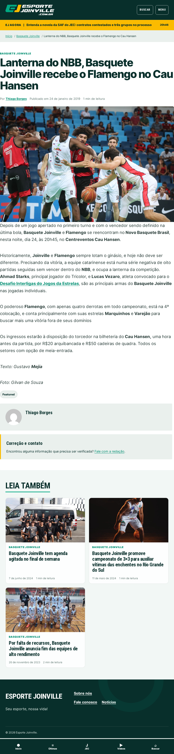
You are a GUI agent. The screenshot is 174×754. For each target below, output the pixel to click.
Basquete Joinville (28, 36)
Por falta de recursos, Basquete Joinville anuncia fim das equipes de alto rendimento (43, 648)
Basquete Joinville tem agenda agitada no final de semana (38, 556)
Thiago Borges (16, 98)
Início (8, 36)
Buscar (145, 9)
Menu (162, 9)
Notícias (109, 702)
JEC (87, 746)
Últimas (52, 746)
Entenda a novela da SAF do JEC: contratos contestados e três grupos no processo (89, 25)
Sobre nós (83, 693)
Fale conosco (85, 702)
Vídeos (121, 746)
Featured (8, 394)
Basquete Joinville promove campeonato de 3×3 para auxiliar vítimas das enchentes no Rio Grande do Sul (127, 562)
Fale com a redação (109, 451)
